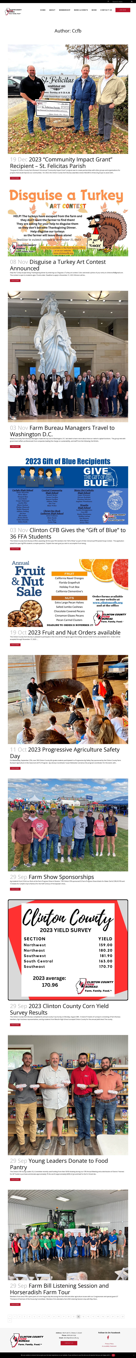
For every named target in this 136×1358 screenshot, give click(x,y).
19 (103, 1316)
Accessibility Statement (109, 1346)
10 (59, 1316)
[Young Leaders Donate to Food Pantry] (68, 1095)
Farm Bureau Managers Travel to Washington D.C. (62, 431)
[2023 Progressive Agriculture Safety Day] (68, 699)
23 (122, 1316)
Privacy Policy (109, 1344)
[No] (134, 1355)
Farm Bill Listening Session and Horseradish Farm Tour (59, 1289)
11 (63, 1316)
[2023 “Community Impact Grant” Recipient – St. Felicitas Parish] (68, 99)
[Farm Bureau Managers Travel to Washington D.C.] (68, 356)
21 (112, 1316)
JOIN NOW (123, 10)
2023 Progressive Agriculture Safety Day (65, 753)
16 (88, 1316)
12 (68, 1316)
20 (108, 1316)
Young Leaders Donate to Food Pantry (59, 1164)
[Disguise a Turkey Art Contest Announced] (68, 222)
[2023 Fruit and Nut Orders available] (68, 593)
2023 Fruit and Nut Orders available (74, 632)
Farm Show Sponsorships (61, 877)
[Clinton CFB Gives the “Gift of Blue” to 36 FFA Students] (68, 491)
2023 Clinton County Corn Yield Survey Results (59, 1009)
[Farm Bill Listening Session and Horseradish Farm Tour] (68, 1235)
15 (83, 1316)
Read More (15, 178)
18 (98, 1316)
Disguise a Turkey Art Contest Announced (58, 265)
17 (93, 1316)
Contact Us (69, 1343)
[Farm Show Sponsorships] (68, 825)
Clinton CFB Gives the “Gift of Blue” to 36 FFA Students (68, 533)
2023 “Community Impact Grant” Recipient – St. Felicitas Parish (61, 162)
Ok (113, 1355)
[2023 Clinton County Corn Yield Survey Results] (68, 950)
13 (73, 1316)
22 (118, 1316)
